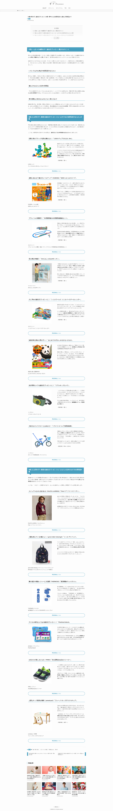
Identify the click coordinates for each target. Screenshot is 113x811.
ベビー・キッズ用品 (43, 749)
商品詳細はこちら (56, 171)
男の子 (56, 749)
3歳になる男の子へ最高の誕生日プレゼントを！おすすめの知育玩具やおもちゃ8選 (54, 33)
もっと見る (56, 37)
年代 (29, 18)
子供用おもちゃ (51, 749)
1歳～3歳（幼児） (36, 749)
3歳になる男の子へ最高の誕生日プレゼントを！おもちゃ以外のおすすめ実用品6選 (54, 35)
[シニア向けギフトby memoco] (56, 3)
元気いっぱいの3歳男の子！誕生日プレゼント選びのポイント (49, 30)
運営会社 (56, 806)
